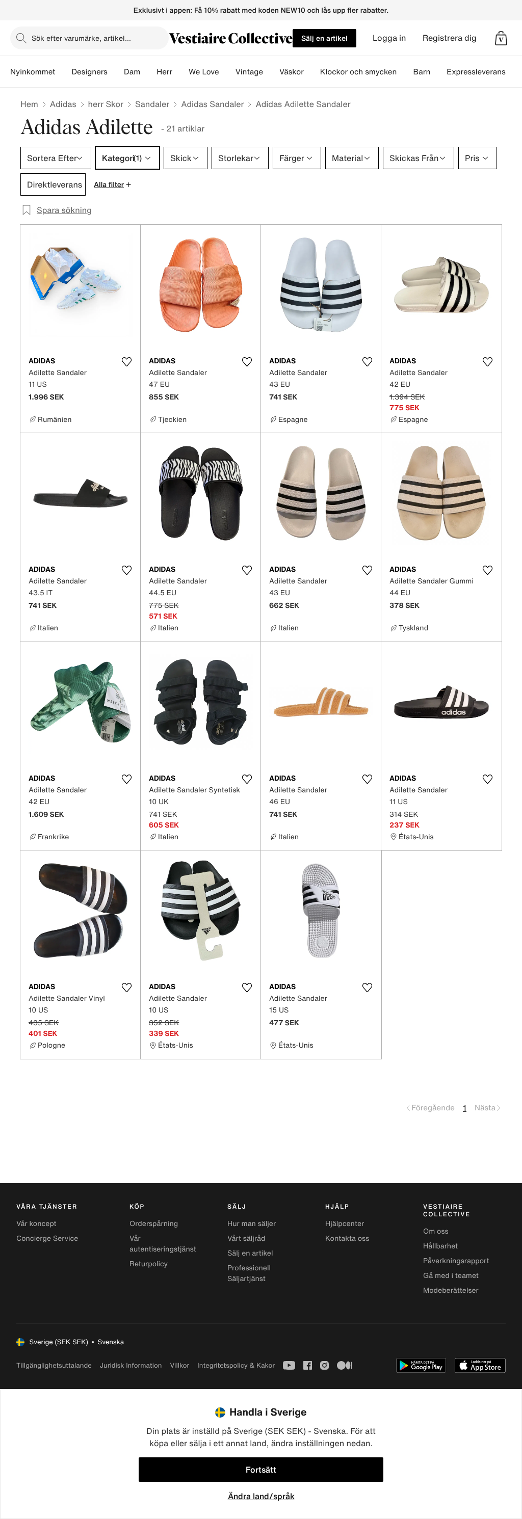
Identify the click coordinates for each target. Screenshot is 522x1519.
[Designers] (116, 72)
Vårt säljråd (246, 1238)
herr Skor (105, 104)
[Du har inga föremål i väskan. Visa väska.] (501, 38)
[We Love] (227, 72)
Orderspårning (153, 1223)
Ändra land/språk (261, 1496)
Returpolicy (148, 1264)
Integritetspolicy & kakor (236, 1365)
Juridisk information (131, 1365)
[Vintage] (271, 72)
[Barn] (438, 72)
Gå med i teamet (451, 1275)
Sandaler (152, 104)
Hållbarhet (440, 1246)
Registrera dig (450, 38)
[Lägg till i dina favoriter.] (126, 362)
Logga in (389, 38)
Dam (132, 71)
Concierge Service (47, 1238)
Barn (421, 71)
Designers (89, 71)
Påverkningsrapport (456, 1261)
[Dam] (148, 72)
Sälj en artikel (324, 38)
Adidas (63, 104)
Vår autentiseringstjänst (162, 1244)
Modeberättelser (451, 1290)
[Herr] (180, 72)
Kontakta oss (347, 1238)
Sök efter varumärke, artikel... (81, 38)
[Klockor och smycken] (405, 72)
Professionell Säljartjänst (249, 1273)
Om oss (436, 1231)
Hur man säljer (251, 1223)
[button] (501, 38)
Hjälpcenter (344, 1223)
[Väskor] (312, 72)
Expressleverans (476, 71)
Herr (164, 71)
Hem (29, 104)
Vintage (249, 71)
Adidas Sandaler (212, 104)
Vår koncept (36, 1223)
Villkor (179, 1365)
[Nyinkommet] (63, 72)
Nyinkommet (32, 71)
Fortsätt (261, 1469)
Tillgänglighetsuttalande (54, 1365)
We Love (204, 71)
